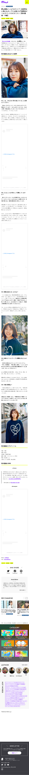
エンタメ (7, 685)
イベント (7, 697)
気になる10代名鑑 (6, 41)
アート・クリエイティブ (10, 684)
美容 (16, 697)
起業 (20, 694)
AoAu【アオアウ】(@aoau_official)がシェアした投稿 (14, 187)
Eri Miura (7, 557)
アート (10, 690)
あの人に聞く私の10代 (15, 706)
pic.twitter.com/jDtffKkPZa (15, 478)
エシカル (7, 694)
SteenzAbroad (23, 689)
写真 (18, 701)
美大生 (12, 697)
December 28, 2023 (15, 482)
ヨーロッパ (13, 702)
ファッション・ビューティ (18, 690)
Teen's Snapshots (9, 6)
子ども (17, 704)
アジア (12, 699)
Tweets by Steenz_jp (6, 711)
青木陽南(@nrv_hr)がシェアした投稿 (14, 552)
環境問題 (23, 684)
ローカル (7, 706)
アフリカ (20, 687)
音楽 (11, 18)
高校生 (17, 684)
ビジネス (7, 699)
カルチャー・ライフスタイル (11, 687)
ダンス (22, 702)
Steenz (12, 685)
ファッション (8, 692)
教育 (7, 690)
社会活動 (17, 689)
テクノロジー (8, 696)
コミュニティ (21, 697)
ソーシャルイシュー (9, 682)
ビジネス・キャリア (9, 689)
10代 (16, 685)
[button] (27, 598)
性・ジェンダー (23, 701)
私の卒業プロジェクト (10, 704)
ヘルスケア (22, 704)
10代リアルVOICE (18, 696)
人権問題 (7, 702)
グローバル (21, 682)
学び (17, 694)
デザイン (13, 694)
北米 (16, 699)
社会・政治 (14, 692)
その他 (25, 696)
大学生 (7, 18)
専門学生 (13, 701)
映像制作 (20, 699)
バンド (3, 18)
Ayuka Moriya (7, 559)
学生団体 (20, 692)
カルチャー (8, 701)
